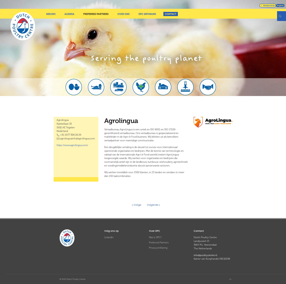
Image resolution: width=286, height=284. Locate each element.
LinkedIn (109, 237)
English (280, 5)
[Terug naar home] (22, 26)
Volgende (152, 205)
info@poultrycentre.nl (205, 255)
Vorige (137, 205)
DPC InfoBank (147, 14)
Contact (170, 14)
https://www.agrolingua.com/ (72, 145)
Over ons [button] (124, 14)
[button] (230, 279)
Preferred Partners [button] (96, 14)
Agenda (69, 14)
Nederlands (269, 5)
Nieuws (51, 14)
